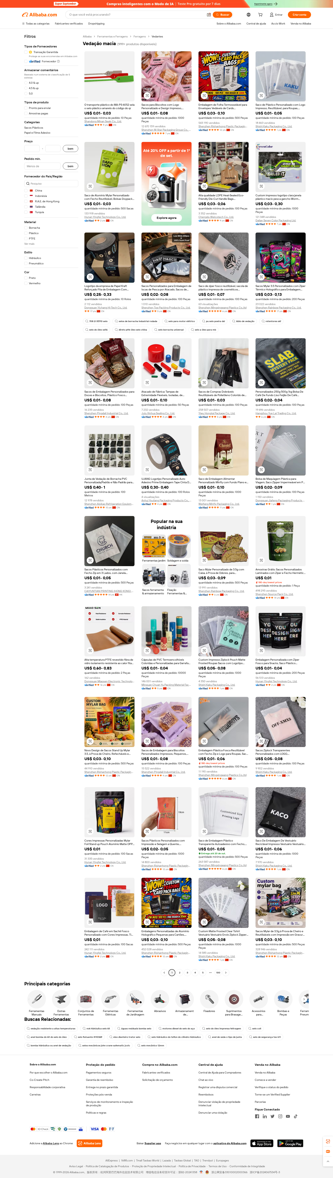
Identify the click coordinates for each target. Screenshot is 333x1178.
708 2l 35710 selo (98, 321)
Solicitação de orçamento (157, 1079)
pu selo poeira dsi (215, 321)
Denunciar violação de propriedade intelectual (219, 1103)
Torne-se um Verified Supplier (272, 1094)
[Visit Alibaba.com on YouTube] (288, 1116)
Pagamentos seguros (98, 1072)
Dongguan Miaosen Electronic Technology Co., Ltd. (109, 681)
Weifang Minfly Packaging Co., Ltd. (219, 503)
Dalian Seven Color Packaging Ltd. (276, 220)
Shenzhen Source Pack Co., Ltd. (274, 594)
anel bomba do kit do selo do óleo (49, 1037)
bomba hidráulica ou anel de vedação (51, 1045)
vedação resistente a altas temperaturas (53, 1028)
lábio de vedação (245, 321)
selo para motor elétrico (181, 321)
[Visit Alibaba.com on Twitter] (272, 1116)
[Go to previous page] (164, 972)
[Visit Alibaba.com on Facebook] (257, 1116)
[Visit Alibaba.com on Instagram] (280, 1116)
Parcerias (260, 1101)
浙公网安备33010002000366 (229, 1172)
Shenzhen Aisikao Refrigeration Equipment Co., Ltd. (109, 503)
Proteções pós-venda (99, 1094)
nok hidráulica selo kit (98, 1028)
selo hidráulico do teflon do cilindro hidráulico (176, 1037)
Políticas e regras (96, 1112)
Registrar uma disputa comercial (217, 1087)
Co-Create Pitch (39, 1079)
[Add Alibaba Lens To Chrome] (89, 1143)
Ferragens (140, 36)
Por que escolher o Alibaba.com (48, 1072)
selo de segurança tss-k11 (267, 1037)
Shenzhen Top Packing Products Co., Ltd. (165, 307)
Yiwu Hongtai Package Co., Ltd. (216, 413)
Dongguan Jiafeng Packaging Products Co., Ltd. (281, 500)
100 (218, 972)
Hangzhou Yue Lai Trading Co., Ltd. (276, 413)
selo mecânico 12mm (152, 1045)
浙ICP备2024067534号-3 (265, 1172)
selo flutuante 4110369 (90, 1037)
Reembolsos (206, 1094)
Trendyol (207, 1160)
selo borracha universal (171, 329)
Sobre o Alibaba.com (43, 1064)
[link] (328, 1141)
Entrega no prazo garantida (102, 1087)
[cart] (261, 15)
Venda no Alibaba (265, 1072)
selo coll (256, 1028)
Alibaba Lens (51, 1143)
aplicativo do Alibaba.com (229, 1143)
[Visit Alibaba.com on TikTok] (295, 1116)
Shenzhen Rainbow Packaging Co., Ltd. (278, 307)
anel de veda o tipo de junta (227, 1037)
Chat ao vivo (205, 1079)
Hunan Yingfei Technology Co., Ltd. (105, 216)
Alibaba (87, 36)
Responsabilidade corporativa (47, 1087)
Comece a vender (265, 1079)
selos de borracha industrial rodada (138, 321)
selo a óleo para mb (205, 329)
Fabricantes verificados (156, 1072)
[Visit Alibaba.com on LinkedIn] (264, 1116)
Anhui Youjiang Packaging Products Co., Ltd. (166, 500)
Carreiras (35, 1094)
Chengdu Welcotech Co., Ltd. (216, 216)
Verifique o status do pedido (271, 1087)
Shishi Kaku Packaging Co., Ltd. (274, 126)
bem (70, 148)
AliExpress (111, 1160)
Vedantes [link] (157, 36)
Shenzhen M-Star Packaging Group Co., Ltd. (166, 129)
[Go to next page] (225, 972)
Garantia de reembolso (99, 1079)
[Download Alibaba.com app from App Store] (261, 1143)
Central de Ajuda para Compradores (219, 1072)
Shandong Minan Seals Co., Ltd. (103, 121)
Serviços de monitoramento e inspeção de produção (109, 1103)
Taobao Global (182, 1160)
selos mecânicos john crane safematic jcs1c (106, 1045)
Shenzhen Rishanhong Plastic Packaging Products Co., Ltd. (223, 126)
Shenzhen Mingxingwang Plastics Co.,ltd (222, 307)
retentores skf (273, 321)
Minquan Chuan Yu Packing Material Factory (166, 684)
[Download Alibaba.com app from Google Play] (290, 1143)
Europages (222, 1160)
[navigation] (51, 505)
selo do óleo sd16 (98, 329)
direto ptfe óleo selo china (133, 329)
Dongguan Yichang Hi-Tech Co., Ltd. (105, 307)
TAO (196, 1160)
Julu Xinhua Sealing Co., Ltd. (158, 413)
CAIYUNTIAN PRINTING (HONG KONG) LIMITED (109, 591)
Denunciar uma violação (212, 1112)
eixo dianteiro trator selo (126, 1037)
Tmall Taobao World (147, 1160)
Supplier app (153, 1143)
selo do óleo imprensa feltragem (223, 1028)
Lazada (166, 1160)
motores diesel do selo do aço (178, 1028)
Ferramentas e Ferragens (112, 36)
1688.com (127, 1160)
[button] (209, 14)
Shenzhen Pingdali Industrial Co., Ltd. (106, 413)
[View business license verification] (201, 1172)
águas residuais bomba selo (136, 1028)
